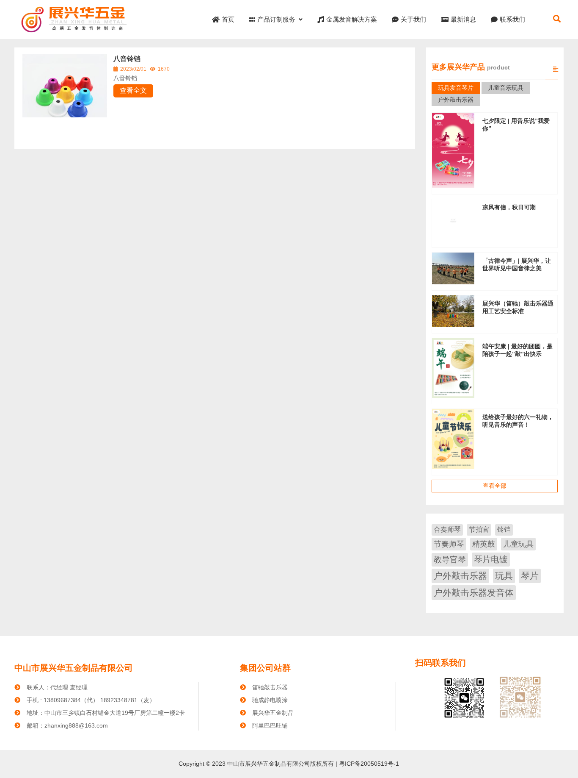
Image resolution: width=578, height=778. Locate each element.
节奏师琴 (449, 544)
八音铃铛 (126, 58)
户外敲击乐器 (460, 576)
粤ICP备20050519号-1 (368, 763)
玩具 (504, 576)
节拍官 (479, 529)
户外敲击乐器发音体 (474, 593)
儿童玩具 (518, 544)
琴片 (530, 576)
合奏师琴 (447, 529)
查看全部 (494, 485)
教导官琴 (450, 559)
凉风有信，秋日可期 (509, 207)
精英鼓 (483, 544)
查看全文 (133, 90)
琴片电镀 (491, 559)
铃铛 (504, 529)
